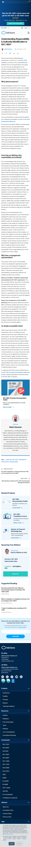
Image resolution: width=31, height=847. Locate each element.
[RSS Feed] (21, 677)
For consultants (8, 794)
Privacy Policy (9, 834)
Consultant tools (8, 810)
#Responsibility (14, 461)
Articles (5, 715)
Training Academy (8, 706)
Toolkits (5, 696)
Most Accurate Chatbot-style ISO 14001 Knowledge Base (19, 534)
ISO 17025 (6, 764)
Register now (15, 574)
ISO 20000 (6, 768)
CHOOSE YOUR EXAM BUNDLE (15, 23)
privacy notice (22, 627)
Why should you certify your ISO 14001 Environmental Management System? (16, 481)
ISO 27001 (6, 744)
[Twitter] (7, 677)
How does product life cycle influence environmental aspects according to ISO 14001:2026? (13, 589)
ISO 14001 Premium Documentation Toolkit (15, 372)
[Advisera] (6, 32)
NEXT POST (24, 478)
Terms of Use (7, 817)
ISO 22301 (6, 771)
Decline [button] (19, 843)
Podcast (5, 729)
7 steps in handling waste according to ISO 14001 (13, 609)
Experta (5, 703)
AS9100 (5, 791)
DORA (4, 778)
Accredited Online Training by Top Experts (20, 519)
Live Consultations (9, 732)
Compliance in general (10, 798)
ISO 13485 (6, 761)
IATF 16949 (6, 788)
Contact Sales (7, 813)
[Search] (22, 28)
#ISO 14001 (15, 459)
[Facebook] (12, 677)
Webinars (6, 719)
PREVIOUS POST (8, 469)
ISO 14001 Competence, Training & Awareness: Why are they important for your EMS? (14, 472)
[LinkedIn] (2, 677)
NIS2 (4, 774)
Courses (5, 699)
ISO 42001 (6, 748)
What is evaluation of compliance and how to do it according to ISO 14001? (15, 600)
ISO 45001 (6, 758)
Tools (4, 725)
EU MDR (5, 784)
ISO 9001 (6, 751)
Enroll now (17, 523)
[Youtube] (16, 677)
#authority (8, 459)
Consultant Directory (9, 735)
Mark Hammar (8, 49)
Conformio (6, 693)
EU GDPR (6, 781)
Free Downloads (8, 722)
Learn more (16, 508)
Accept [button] (11, 843)
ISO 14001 (24, 60)
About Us (6, 807)
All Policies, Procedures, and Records (19, 504)
